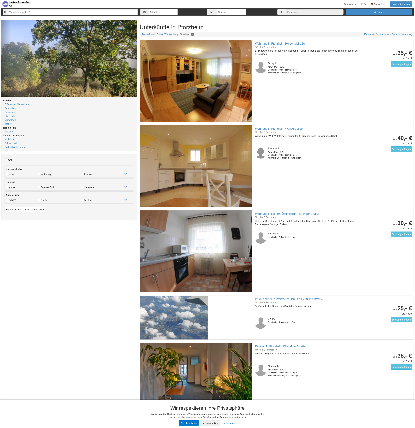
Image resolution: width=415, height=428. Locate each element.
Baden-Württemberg (15, 147)
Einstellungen (228, 423)
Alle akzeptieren (189, 423)
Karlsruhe (10, 139)
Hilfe (363, 4)
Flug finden (10, 116)
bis (211, 12)
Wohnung (45, 174)
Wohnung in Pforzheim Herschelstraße (280, 43)
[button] (125, 173)
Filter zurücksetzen (35, 209)
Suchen (380, 12)
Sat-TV (12, 200)
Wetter (8, 123)
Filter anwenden (14, 209)
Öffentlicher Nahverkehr (17, 104)
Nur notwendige (210, 423)
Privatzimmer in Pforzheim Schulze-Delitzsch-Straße (289, 299)
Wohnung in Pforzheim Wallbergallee (279, 128)
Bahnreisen (10, 108)
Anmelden (349, 4)
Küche (11, 187)
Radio (43, 200)
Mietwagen (10, 119)
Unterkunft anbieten (401, 4)
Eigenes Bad (47, 187)
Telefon (87, 200)
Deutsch (378, 4)
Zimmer (87, 174)
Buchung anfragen (401, 64)
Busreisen (10, 112)
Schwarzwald (11, 143)
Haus (11, 174)
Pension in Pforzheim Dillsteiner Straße (280, 346)
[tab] (69, 172)
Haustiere (88, 187)
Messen (9, 131)
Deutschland (148, 34)
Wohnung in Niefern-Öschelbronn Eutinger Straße (287, 213)
